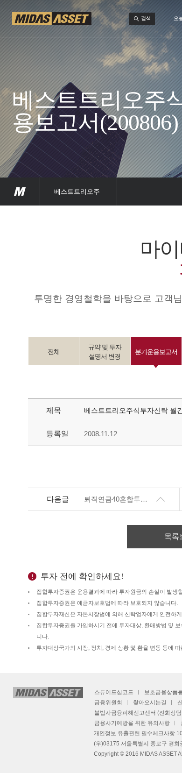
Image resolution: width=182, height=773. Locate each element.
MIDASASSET (20, 191)
